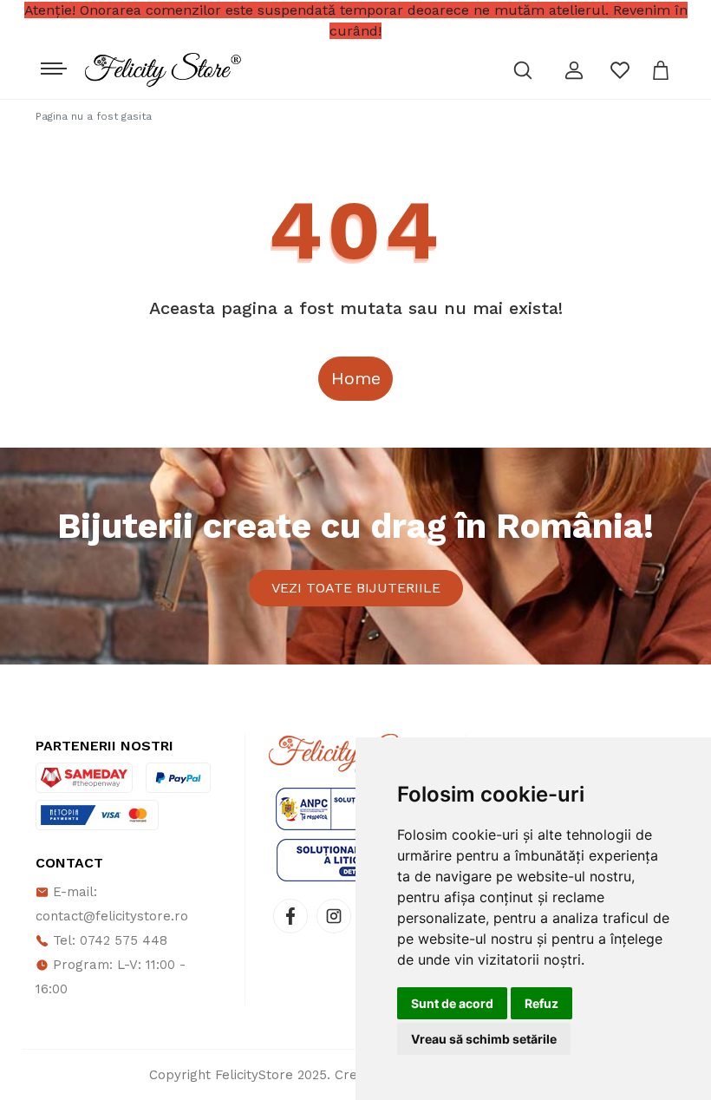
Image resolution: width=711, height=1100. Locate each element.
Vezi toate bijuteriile (355, 587)
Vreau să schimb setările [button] (484, 1038)
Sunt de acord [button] (452, 1003)
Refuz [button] (541, 1003)
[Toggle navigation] (52, 64)
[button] (574, 70)
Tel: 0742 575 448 (108, 940)
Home (356, 378)
